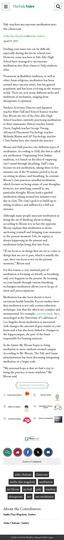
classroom (42, 474)
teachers (50, 489)
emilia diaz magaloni (22, 482)
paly (38, 489)
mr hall (27, 489)
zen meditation (44, 496)
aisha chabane (23, 474)
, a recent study (44, 313)
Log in (50, 537)
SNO (45, 537)
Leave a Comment (32, 461)
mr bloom (13, 489)
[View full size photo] (32, 411)
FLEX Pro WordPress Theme (29, 537)
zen (29, 496)
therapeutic (16, 496)
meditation (46, 482)
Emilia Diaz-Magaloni (14, 36)
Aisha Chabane (37, 36)
